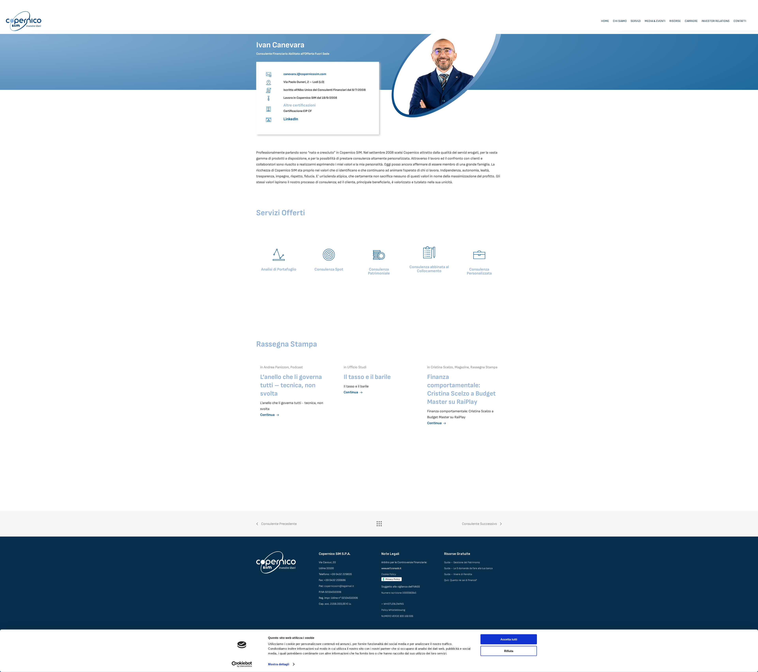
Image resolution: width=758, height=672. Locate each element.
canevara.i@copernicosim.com (304, 74)
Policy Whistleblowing (393, 610)
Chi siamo (620, 21)
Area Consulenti (742, 4)
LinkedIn (290, 119)
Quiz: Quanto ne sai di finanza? (460, 580)
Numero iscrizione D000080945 (398, 592)
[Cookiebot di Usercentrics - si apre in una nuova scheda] (242, 664)
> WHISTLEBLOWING (392, 603)
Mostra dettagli (278, 664)
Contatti (740, 21)
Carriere (691, 21)
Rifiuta (508, 650)
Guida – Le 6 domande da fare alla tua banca (468, 568)
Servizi (636, 21)
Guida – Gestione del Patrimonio (462, 562)
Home (605, 21)
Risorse (675, 21)
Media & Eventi (655, 21)
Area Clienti (722, 4)
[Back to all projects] (379, 523)
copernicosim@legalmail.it (339, 586)
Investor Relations (716, 21)
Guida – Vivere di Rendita (458, 574)
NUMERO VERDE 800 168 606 (397, 616)
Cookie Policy (388, 574)
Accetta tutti (508, 639)
